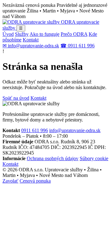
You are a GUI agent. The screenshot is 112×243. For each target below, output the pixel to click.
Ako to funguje (44, 34)
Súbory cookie (94, 158)
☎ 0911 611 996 (77, 45)
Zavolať (10, 180)
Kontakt (31, 39)
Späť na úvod (15, 98)
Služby (22, 34)
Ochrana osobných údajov (52, 158)
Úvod (8, 34)
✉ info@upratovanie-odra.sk (30, 45)
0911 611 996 (34, 130)
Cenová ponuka (35, 180)
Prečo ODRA (74, 34)
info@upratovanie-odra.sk (74, 130)
